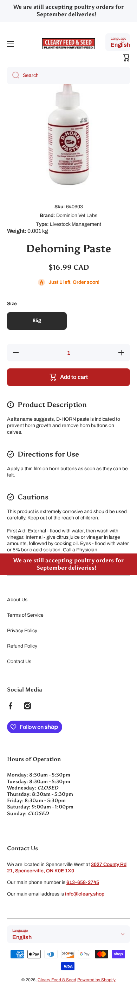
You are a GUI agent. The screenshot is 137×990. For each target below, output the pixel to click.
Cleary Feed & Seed (57, 979)
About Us (17, 599)
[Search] (13, 75)
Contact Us (19, 661)
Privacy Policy (22, 630)
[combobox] (68, 75)
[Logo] (68, 43)
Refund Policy (22, 646)
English (120, 45)
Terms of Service (25, 615)
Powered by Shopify (96, 979)
